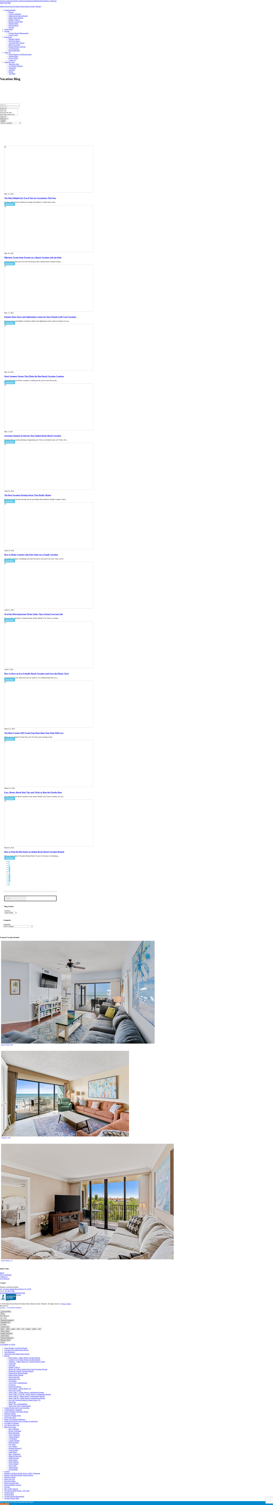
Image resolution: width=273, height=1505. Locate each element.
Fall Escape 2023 (10, 1417)
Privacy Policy (66, 1304)
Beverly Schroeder (15, 1431)
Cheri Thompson (14, 1435)
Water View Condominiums (18, 1404)
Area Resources (9, 1352)
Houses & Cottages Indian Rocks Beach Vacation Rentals (28, 1369)
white (7, 1329)
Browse (6, 1356)
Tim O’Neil (12, 1466)
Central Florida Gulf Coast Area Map (16, 1408)
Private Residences (15, 1387)
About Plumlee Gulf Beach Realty (15, 1348)
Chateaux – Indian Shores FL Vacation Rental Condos (27, 1362)
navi (39, 1329)
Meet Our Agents (10, 1427)
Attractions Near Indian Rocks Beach (16, 1354)
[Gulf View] (9, 111)
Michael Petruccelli (15, 1456)
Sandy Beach (13, 1460)
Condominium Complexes (13, 1410)
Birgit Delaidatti (14, 1433)
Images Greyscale (6, 1333)
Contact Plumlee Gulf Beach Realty (16, 1412)
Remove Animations (7, 1338)
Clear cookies (5, 1331)
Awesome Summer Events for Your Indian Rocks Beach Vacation (32, 436)
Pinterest (38, 1)
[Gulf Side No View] (9, 113)
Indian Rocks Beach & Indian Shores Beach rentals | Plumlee (20, 6)
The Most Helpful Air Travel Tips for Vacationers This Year (30, 198)
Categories (6, 924)
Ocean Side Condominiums (18, 1383)
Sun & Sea (12, 1402)
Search (3, 121)
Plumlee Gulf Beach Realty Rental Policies (18, 1475)
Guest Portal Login (15, 1)
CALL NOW (4, 1504)
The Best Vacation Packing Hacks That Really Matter (27, 495)
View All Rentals (6, 1275)
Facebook (25, 1)
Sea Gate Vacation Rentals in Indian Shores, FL (25, 1400)
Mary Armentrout (14, 1454)
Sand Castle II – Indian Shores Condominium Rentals (27, 1396)
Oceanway (12, 1385)
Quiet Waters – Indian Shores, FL (20, 1389)
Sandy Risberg (13, 1462)
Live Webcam (52, 1)
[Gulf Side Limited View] (9, 114)
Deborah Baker (14, 1442)
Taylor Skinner (14, 1464)
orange (28, 1329)
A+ (5, 1318)
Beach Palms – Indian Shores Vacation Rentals (24, 1358)
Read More (9, 204)
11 (9, 869)
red (23, 1329)
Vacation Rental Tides (11, 1498)
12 (9, 871)
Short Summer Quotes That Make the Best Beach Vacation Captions (34, 376)
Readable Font (5, 1322)
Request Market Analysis (12, 1485)
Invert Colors (5, 1336)
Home (2, 1273)
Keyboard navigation (7, 1320)
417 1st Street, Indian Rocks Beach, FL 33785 (15, 1289)
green (13, 1329)
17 (9, 881)
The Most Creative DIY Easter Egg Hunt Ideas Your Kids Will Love (33, 733)
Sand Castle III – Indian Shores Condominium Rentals (27, 1398)
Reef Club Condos (15, 1390)
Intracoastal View (14, 1379)
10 (9, 867)
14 (9, 875)
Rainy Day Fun (9, 1479)
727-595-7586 (9, 1291)
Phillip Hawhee (14, 1458)
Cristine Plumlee (14, 1441)
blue (18, 1329)
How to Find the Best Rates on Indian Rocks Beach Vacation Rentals (34, 852)
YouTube (44, 1)
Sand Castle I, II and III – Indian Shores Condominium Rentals (30, 1394)
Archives (7, 911)
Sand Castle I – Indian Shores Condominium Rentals (26, 1392)
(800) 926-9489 (5, 3)
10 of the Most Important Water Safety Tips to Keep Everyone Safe (33, 614)
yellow (34, 1329)
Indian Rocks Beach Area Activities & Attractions (21, 1421)
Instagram (32, 1)
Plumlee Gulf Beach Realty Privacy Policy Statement (22, 1473)
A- (1, 1318)
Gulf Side (12, 1365)
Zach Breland (13, 1469)
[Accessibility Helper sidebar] (5, 1311)
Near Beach (13, 1381)
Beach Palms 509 (7, 1045)
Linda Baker (13, 1452)
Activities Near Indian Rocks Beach (16, 1350)
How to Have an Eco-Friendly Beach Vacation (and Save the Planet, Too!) (36, 673)
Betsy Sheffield (14, 1429)
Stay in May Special (11, 1489)
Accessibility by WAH (7, 1344)
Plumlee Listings (9, 1477)
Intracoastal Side (14, 1377)
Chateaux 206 (5, 1138)
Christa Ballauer (14, 1437)
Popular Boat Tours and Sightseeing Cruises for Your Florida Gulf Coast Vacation (40, 317)
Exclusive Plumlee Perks (12, 1415)
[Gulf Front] (9, 109)
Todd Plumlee (13, 1467)
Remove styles (5, 1340)
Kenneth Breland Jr (15, 1448)
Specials (7, 1487)
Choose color (5, 1327)
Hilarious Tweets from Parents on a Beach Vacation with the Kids (32, 257)
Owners (7, 1471)
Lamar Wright (13, 1450)
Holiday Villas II (14, 1367)
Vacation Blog (9, 1493)
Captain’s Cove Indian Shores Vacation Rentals (24, 1360)
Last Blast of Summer (11, 1423)
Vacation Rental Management (14, 1496)
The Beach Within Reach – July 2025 (17, 1491)
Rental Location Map (11, 1483)
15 (9, 877)
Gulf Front (12, 1363)
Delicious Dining (10, 1414)
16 (9, 879)
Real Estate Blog (10, 1481)
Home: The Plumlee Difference (14, 1419)
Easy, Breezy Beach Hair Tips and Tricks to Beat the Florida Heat (33, 792)
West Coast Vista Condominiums (20, 1406)
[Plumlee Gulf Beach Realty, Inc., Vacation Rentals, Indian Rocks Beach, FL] (8, 1297)
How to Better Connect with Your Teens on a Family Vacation (31, 555)
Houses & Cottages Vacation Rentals (21, 1371)
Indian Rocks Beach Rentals (18, 1373)
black (2, 1329)
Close (2, 1314)
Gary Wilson (13, 1446)
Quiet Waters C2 (6, 1261)
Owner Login (4, 1)
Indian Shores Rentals (16, 1375)
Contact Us (4, 1277)
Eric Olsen (12, 1444)
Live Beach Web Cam (11, 1425)
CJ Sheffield (13, 1439)
